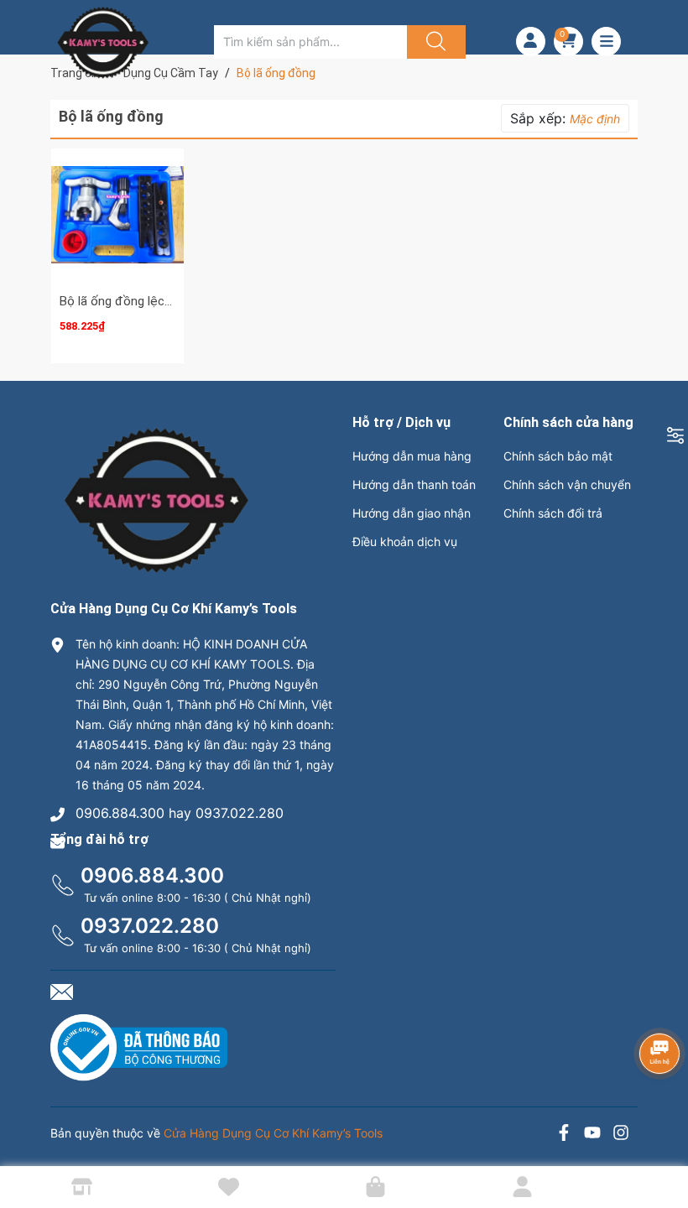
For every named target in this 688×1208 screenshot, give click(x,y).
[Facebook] (563, 1134)
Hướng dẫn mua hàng (412, 456)
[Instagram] (620, 1134)
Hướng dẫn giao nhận (411, 513)
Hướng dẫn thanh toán (414, 484)
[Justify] (433, 42)
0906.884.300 (152, 875)
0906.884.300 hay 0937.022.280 (180, 812)
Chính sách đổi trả (552, 513)
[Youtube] (592, 1134)
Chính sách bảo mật (557, 456)
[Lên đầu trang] (661, 1136)
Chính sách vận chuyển (567, 484)
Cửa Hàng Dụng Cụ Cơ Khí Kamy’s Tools (273, 1133)
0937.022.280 (150, 926)
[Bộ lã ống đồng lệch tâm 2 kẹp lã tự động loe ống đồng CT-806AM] (117, 214)
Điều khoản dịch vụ (404, 541)
